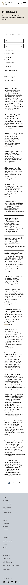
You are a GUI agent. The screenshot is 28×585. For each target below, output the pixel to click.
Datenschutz (6, 559)
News (4, 497)
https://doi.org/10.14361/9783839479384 (14, 211)
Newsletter (6, 500)
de (18, 3)
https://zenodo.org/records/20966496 (13, 414)
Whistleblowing (7, 562)
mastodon (12, 582)
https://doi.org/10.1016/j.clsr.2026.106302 (14, 303)
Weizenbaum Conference (7, 508)
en (21, 3)
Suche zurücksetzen (10, 71)
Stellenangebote (7, 541)
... (15, 483)
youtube (16, 582)
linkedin (4, 582)
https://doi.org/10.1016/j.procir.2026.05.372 (14, 454)
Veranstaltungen (7, 504)
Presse (5, 544)
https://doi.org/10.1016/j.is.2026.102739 (13, 126)
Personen (5, 538)
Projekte (5, 530)
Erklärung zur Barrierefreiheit (11, 565)
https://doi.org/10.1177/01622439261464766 (15, 178)
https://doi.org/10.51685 (10, 323)
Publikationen (7, 512)
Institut (5, 520)
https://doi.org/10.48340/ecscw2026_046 (14, 387)
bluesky (19, 582)
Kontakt (5, 547)
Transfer (5, 526)
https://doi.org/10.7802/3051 (11, 231)
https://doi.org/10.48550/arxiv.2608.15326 (14, 246)
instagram (8, 582)
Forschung (6, 523)
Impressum (6, 569)
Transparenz (6, 555)
